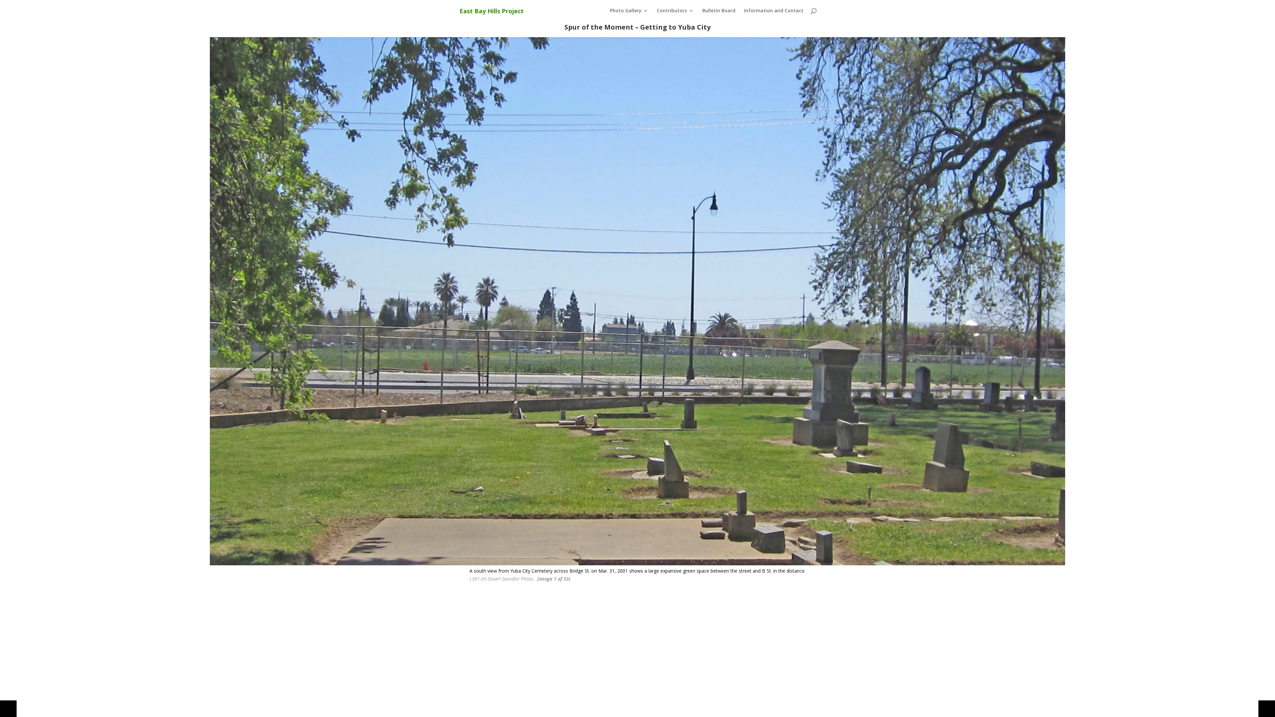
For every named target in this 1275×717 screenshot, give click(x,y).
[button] (8, 708)
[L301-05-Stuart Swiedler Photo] (637, 301)
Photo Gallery (625, 11)
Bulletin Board (718, 11)
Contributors (672, 11)
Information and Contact (774, 11)
